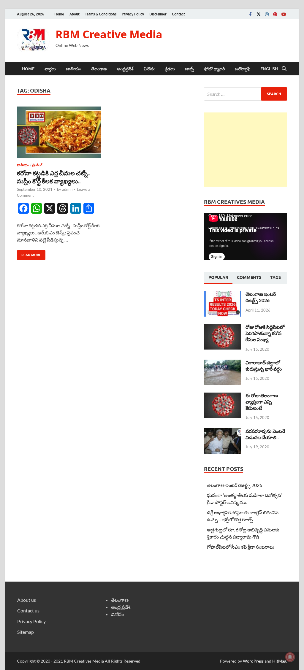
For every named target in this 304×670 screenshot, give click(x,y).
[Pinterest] (275, 14)
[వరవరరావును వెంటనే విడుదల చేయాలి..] (222, 431)
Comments (249, 277)
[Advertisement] (245, 149)
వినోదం (149, 68)
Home (59, 14)
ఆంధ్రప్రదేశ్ (125, 68)
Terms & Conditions (100, 14)
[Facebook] (250, 14)
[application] (245, 236)
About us (26, 600)
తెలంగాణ (99, 68)
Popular (218, 277)
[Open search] (284, 69)
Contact (178, 14)
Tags (275, 277)
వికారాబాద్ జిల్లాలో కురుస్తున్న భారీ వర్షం (264, 365)
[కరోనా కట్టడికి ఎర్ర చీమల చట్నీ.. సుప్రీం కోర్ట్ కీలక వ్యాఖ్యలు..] (59, 132)
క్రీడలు (170, 68)
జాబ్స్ (189, 68)
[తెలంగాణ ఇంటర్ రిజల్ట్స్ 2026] (222, 294)
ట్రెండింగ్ (37, 165)
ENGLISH (269, 68)
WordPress (253, 660)
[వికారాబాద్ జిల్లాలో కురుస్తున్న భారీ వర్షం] (222, 363)
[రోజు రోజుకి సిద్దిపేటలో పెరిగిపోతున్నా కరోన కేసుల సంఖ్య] (222, 327)
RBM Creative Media (109, 34)
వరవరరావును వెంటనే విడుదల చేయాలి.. (265, 434)
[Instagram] (266, 14)
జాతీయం (73, 68)
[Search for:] (245, 94)
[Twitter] (258, 14)
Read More (29, 253)
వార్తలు (50, 68)
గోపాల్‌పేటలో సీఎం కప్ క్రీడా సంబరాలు (240, 547)
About (74, 14)
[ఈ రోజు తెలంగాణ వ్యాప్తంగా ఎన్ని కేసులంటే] (222, 396)
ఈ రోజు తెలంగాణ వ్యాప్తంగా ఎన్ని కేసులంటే (262, 402)
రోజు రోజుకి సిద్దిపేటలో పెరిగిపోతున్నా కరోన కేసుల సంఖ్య (265, 333)
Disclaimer (158, 14)
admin (67, 189)
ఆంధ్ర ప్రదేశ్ (121, 607)
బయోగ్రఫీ (242, 68)
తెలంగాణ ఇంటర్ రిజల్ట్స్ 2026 (261, 297)
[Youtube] (283, 14)
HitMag (279, 660)
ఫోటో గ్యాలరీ (214, 68)
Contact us (28, 610)
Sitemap (25, 632)
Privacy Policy (133, 14)
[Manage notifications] (290, 657)
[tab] (218, 278)
